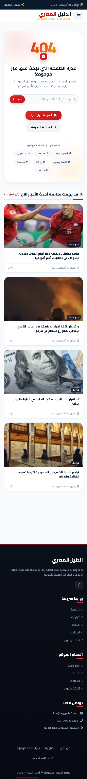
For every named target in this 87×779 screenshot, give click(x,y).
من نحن (65, 748)
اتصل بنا (50, 748)
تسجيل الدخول (12, 4)
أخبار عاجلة (74, 617)
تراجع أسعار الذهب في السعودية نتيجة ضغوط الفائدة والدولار (48, 474)
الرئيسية (75, 609)
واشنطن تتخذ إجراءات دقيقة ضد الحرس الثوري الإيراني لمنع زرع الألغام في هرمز (48, 328)
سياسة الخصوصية (28, 748)
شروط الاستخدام (43, 758)
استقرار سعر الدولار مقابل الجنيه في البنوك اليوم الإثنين (46, 401)
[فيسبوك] (79, 585)
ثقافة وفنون (72, 640)
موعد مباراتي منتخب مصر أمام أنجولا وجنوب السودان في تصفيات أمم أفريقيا (49, 255)
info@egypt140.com (65, 713)
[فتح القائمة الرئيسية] (78, 16)
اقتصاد (76, 624)
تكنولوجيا (74, 632)
